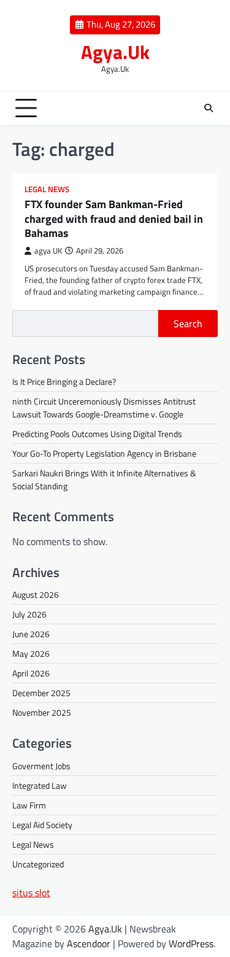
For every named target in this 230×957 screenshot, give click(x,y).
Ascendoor (88, 943)
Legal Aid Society (42, 824)
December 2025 (41, 692)
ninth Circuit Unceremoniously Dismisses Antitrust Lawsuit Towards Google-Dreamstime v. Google (104, 407)
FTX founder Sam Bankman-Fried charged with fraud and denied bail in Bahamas (114, 218)
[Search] (208, 108)
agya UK (48, 251)
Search (188, 323)
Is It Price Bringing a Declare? (64, 381)
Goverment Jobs (41, 765)
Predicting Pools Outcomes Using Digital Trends (97, 433)
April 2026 (31, 673)
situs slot (31, 892)
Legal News (47, 189)
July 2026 (29, 614)
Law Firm (29, 805)
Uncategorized (38, 864)
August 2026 (35, 594)
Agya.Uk (115, 51)
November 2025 (41, 712)
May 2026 (31, 653)
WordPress (191, 943)
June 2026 (31, 633)
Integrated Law (39, 785)
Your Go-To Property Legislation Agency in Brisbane (104, 453)
